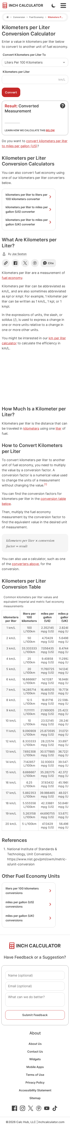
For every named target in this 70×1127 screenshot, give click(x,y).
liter (58, 428)
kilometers (31, 428)
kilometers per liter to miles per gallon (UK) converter (27, 222)
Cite (51, 263)
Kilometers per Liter (16, 72)
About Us (35, 1044)
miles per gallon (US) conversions (20, 904)
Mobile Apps (35, 1067)
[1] (45, 484)
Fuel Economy (36, 17)
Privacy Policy (35, 1082)
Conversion (19, 17)
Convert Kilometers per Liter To (24, 54)
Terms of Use (35, 1074)
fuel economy (12, 278)
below (50, 130)
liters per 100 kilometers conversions (22, 891)
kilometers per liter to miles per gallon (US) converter (27, 209)
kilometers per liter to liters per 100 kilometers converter (26, 197)
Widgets (35, 1059)
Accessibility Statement (35, 1090)
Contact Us (35, 1051)
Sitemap (35, 1098)
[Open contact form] (62, 105)
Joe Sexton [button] (19, 254)
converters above (25, 564)
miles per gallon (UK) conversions (20, 918)
